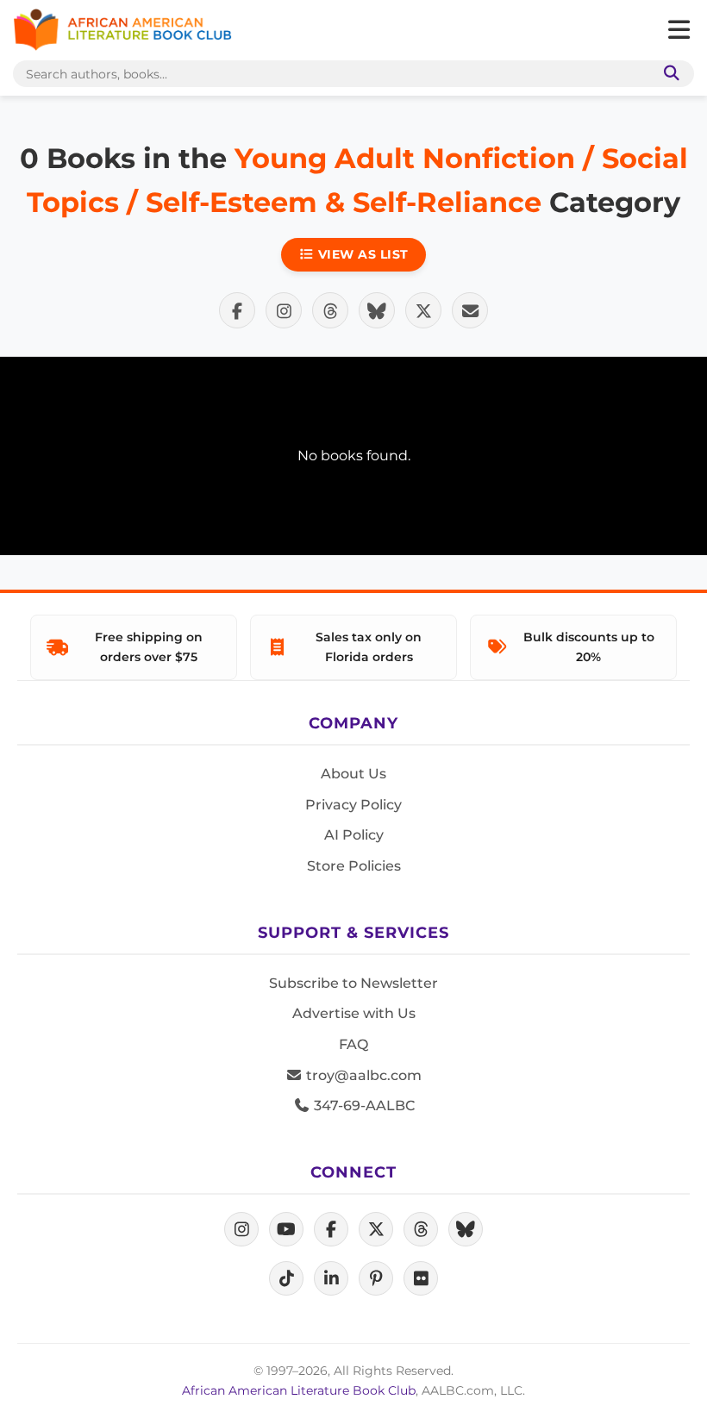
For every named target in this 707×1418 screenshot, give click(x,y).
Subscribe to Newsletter (353, 983)
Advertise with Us (354, 1013)
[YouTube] (286, 1229)
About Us (353, 773)
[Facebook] (331, 1229)
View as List (361, 254)
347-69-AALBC (362, 1105)
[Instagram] (241, 1229)
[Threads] (421, 1229)
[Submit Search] (668, 74)
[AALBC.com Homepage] (122, 30)
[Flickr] (421, 1278)
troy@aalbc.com (362, 1075)
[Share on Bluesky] (377, 310)
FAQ (353, 1044)
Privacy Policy (353, 804)
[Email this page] (470, 310)
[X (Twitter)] (376, 1229)
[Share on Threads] (330, 310)
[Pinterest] (376, 1278)
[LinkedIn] (331, 1278)
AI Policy (354, 835)
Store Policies (354, 866)
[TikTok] (286, 1278)
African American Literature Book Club (299, 1390)
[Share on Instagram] (284, 310)
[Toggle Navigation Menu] (678, 30)
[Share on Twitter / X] (423, 310)
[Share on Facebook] (237, 310)
